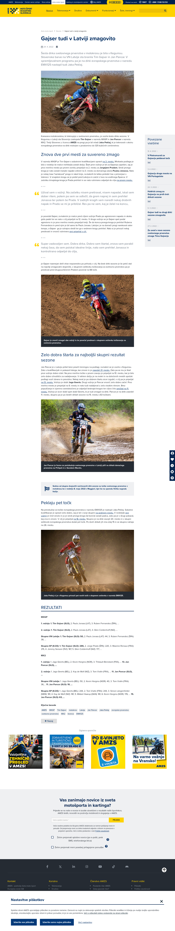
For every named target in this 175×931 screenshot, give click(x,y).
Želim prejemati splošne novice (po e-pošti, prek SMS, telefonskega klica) (80, 839)
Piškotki (137, 885)
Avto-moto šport (47, 31)
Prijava (116, 820)
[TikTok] (113, 867)
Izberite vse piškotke (24, 922)
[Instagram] (87, 867)
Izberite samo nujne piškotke (57, 922)
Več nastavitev (85, 922)
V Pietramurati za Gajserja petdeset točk (159, 157)
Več (149, 162)
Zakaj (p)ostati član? (101, 888)
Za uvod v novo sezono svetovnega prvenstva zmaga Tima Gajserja (159, 233)
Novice (59, 31)
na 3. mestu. (108, 161)
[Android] (126, 867)
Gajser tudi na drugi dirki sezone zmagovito (160, 214)
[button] (165, 11)
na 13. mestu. (47, 382)
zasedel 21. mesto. (101, 370)
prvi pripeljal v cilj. (78, 231)
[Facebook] (47, 867)
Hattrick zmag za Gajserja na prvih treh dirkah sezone (158, 194)
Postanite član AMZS (101, 885)
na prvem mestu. (125, 180)
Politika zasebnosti (142, 888)
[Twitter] (60, 867)
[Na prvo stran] (20, 11)
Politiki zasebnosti (102, 831)
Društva (55, 888)
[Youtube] (100, 867)
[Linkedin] (74, 867)
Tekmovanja (57, 885)
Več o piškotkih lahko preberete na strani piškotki (106, 913)
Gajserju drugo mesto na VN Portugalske (160, 175)
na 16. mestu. (80, 518)
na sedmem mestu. (105, 512)
